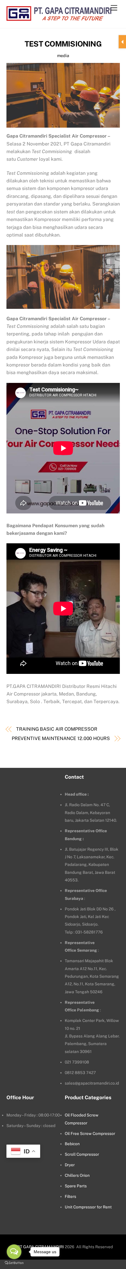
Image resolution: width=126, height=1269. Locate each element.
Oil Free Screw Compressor (90, 1133)
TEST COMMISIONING (63, 44)
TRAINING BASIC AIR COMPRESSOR (56, 729)
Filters (70, 1196)
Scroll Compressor (82, 1154)
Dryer (70, 1164)
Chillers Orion (77, 1175)
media (63, 55)
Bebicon (72, 1143)
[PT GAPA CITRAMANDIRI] (58, 17)
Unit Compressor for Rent (88, 1207)
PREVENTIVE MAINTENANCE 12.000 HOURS (61, 738)
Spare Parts (76, 1186)
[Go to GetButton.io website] (14, 1263)
